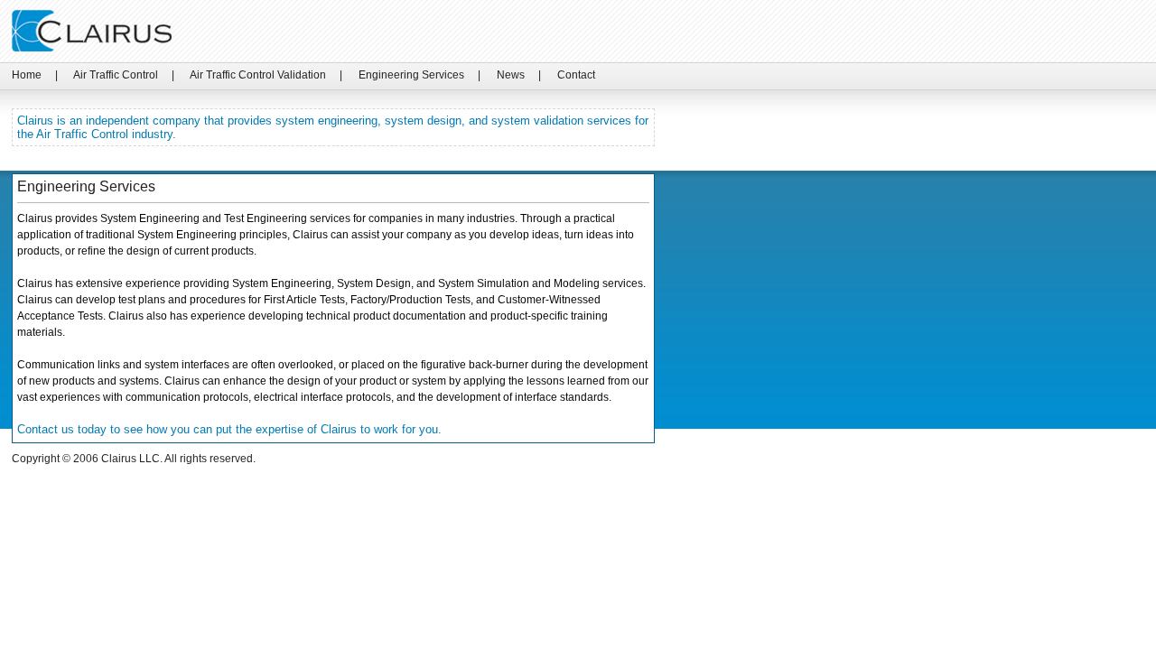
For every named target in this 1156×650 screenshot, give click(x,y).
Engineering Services (411, 75)
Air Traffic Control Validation (258, 75)
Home (27, 75)
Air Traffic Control (115, 75)
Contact (576, 75)
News (511, 75)
